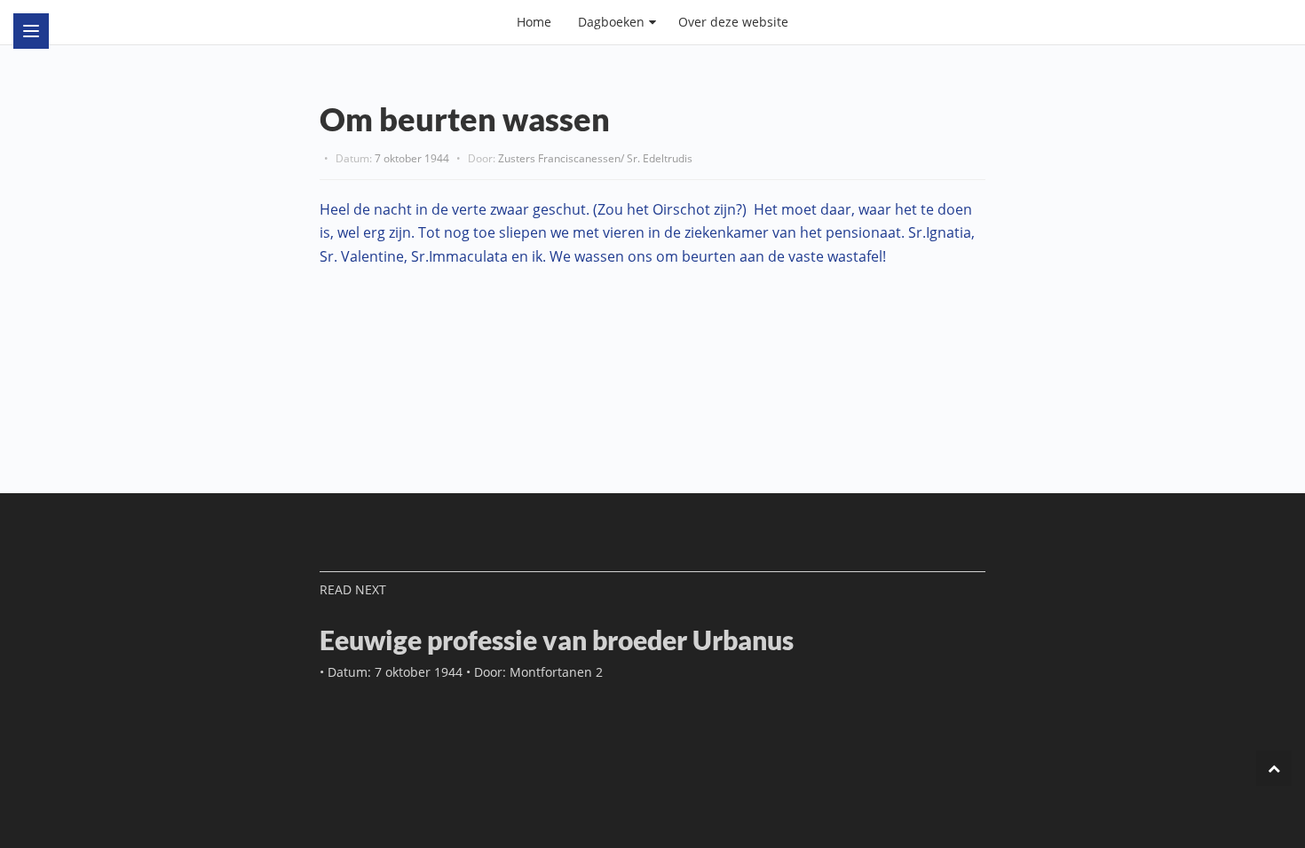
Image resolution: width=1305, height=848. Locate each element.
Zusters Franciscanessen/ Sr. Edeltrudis (595, 158)
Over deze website (733, 21)
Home (534, 21)
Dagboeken (611, 21)
